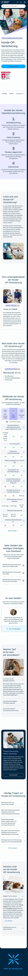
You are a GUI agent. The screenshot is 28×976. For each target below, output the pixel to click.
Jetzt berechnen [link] (13, 66)
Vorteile (11, 93)
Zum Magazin (9, 921)
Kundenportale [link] (13, 775)
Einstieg (4, 93)
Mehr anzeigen (12, 530)
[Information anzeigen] (24, 427)
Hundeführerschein (12, 908)
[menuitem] (17, 2)
